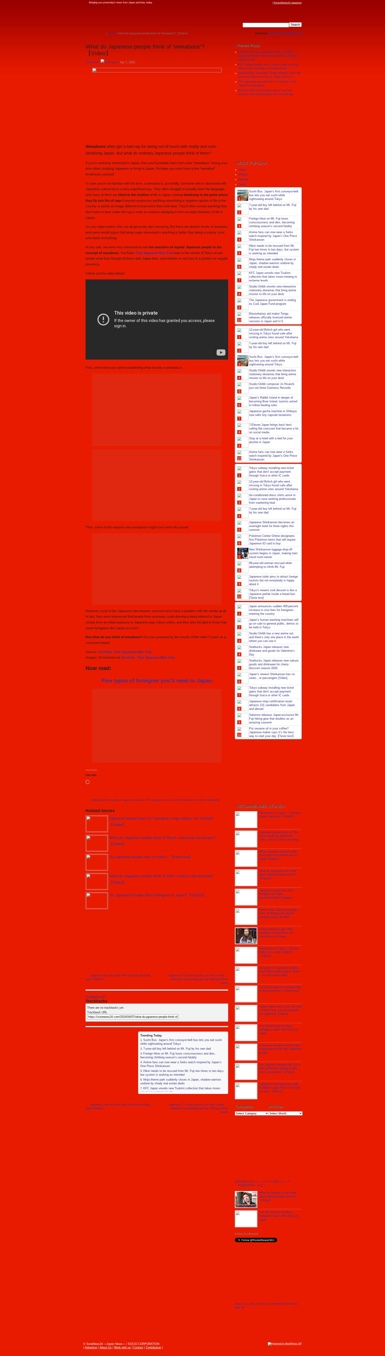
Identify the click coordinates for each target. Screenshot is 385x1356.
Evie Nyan (92, 62)
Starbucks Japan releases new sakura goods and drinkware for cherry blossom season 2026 (273, 664)
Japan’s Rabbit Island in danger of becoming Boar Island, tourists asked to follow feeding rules (273, 401)
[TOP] (102, 33)
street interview (184, 800)
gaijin (115, 800)
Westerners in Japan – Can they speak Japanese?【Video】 (280, 814)
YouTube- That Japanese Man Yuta (125, 652)
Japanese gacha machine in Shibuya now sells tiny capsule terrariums (273, 413)
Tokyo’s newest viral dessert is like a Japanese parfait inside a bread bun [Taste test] (273, 593)
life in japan (154, 800)
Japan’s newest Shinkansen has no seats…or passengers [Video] (272, 676)
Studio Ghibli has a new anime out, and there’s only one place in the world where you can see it (274, 637)
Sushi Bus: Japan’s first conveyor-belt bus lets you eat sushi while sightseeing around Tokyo (273, 195)
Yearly (242, 184)
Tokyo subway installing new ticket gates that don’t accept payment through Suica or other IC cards (271, 471)
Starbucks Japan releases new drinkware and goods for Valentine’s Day (272, 650)
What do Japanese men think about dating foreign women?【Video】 (278, 874)
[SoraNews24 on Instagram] (253, 2)
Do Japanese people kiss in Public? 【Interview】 (150, 857)
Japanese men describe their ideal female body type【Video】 (118, 977)
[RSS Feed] (270, 2)
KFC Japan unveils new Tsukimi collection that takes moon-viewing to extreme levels (268, 66)
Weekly (243, 174)
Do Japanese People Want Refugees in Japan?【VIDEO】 (157, 895)
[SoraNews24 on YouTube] (265, 2)
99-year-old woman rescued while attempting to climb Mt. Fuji (270, 564)
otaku (168, 800)
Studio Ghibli (286, 33)
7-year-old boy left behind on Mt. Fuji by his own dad (177, 1048)
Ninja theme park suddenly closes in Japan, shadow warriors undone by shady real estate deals (180, 1081)
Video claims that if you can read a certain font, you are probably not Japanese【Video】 (280, 1010)
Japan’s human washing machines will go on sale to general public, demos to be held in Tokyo (273, 623)
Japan (95, 800)
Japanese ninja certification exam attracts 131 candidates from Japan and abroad (272, 705)
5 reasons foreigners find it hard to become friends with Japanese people (280, 1049)
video (200, 800)
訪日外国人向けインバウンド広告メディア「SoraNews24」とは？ (262, 1183)
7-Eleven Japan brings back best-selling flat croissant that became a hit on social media (273, 428)
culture (105, 800)
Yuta (169, 253)
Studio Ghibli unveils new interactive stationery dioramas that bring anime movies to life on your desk (272, 290)
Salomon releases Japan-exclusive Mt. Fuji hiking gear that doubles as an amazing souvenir (274, 718)
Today (242, 169)
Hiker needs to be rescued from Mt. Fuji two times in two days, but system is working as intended (182, 1072)
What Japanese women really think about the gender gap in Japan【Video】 (278, 855)
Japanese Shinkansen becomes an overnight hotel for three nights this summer (271, 526)
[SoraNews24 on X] (261, 2)
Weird (272, 33)
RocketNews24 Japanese (288, 2)
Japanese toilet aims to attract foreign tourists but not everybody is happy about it (273, 580)
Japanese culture (133, 800)
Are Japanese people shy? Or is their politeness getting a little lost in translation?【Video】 (280, 1068)
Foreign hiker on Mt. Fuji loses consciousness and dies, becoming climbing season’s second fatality (177, 1055)
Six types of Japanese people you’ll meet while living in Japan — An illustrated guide (279, 971)
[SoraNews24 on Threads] (257, 2)
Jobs (298, 33)
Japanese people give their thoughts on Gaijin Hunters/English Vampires (276, 894)
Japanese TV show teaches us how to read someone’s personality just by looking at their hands (198, 979)
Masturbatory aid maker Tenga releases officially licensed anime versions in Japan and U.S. (269, 74)
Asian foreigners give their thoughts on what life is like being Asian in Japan (276, 932)
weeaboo (212, 800)
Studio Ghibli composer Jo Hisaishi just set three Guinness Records (271, 385)
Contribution (278, 1303)
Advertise (91, 1347)
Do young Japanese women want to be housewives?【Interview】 (280, 989)
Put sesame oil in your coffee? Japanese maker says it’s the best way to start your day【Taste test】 (272, 732)
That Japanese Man (150, 253)
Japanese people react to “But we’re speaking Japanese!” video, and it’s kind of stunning (279, 836)
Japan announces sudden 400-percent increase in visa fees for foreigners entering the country (273, 610)
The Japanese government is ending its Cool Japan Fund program (272, 301)
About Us (241, 1303)
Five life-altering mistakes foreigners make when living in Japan (278, 1029)
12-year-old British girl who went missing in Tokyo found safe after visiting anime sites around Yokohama (273, 333)
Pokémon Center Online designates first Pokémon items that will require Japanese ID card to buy (272, 539)
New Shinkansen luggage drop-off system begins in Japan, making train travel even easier (273, 553)
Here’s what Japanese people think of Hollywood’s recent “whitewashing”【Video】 (278, 913)
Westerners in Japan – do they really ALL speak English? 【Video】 (279, 952)
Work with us (122, 1347)
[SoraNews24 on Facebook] (248, 2)
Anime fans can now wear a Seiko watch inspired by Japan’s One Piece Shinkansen (273, 235)
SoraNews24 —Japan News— (131, 16)
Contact (263, 1303)
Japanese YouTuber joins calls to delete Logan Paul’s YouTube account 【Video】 (279, 1087)
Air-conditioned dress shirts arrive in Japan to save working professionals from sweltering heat (272, 498)
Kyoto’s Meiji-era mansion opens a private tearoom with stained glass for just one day (266, 92)
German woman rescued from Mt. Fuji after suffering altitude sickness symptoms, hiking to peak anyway (268, 55)
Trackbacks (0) (95, 996)
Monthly (243, 179)
